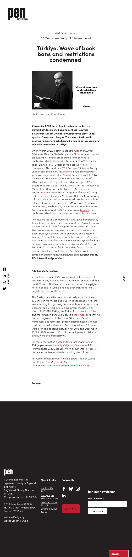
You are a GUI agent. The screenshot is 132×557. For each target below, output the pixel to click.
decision (44, 192)
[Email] (4, 282)
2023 (57, 33)
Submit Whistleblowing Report (49, 509)
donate (70, 509)
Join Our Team (49, 501)
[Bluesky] (70, 489)
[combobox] (119, 553)
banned (84, 210)
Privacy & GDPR (49, 498)
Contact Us (47, 487)
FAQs (44, 491)
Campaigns (47, 495)
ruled (77, 150)
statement (79, 314)
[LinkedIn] (64, 496)
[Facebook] (64, 489)
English (116, 553)
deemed (67, 171)
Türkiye (36, 383)
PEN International (79, 38)
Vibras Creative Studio (16, 520)
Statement (70, 33)
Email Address (96, 498)
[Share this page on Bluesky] (4, 288)
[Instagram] (78, 489)
